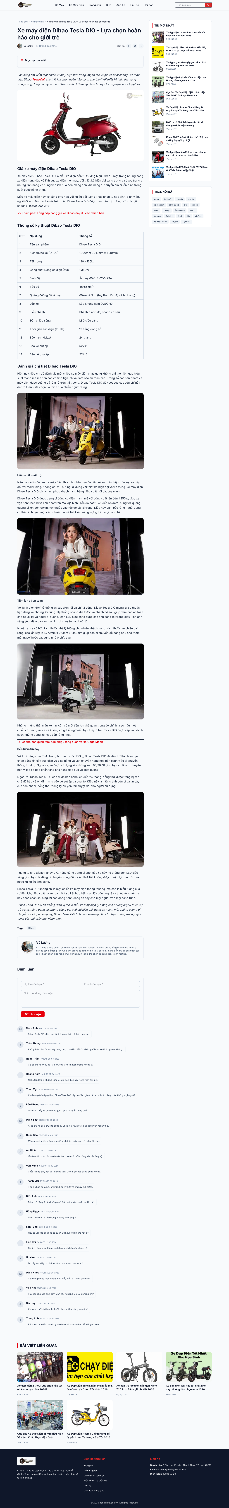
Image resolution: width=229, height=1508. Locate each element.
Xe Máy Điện (76, 5)
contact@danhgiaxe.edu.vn (171, 1469)
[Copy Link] (141, 46)
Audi (180, 216)
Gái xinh (169, 216)
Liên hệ (87, 1485)
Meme (156, 199)
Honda (180, 199)
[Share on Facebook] (128, 46)
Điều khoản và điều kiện (96, 1480)
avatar (192, 210)
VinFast (198, 216)
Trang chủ (95, 5)
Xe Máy (59, 5)
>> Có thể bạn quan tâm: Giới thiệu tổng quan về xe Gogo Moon (60, 741)
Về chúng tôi (90, 1470)
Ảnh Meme (180, 210)
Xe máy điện (37, 21)
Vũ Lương (43, 942)
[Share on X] (134, 46)
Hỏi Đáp (148, 5)
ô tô (185, 205)
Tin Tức (134, 5)
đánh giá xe (174, 205)
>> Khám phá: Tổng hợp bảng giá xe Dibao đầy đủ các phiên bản (60, 213)
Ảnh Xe (120, 5)
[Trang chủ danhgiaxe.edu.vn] (25, 5)
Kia (188, 216)
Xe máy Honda (160, 221)
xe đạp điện (159, 205)
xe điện (167, 210)
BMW (156, 210)
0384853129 (169, 1473)
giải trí (195, 205)
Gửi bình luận (33, 1014)
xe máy (191, 199)
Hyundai (186, 221)
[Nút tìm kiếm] (208, 5)
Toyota (175, 221)
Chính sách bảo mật (94, 1475)
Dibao (31, 928)
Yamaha (157, 216)
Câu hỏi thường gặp (94, 1490)
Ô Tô (108, 5)
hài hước (168, 199)
